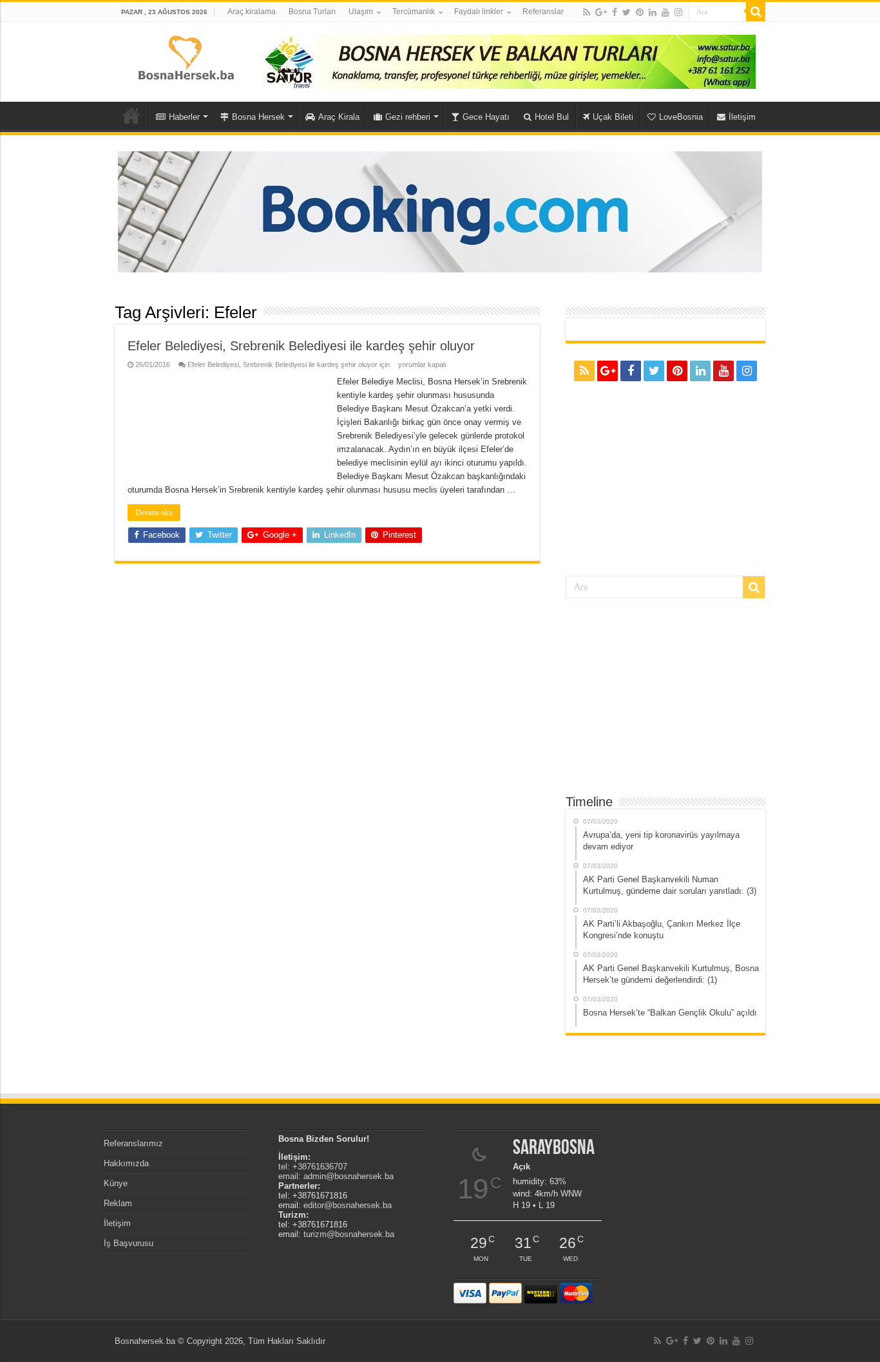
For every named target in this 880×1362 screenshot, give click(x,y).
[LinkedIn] (652, 12)
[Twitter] (626, 12)
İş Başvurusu (128, 1243)
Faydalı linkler (478, 11)
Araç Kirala (338, 117)
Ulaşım (361, 11)
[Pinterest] (640, 12)
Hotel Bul (552, 117)
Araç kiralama (251, 11)
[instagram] (678, 12)
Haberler (184, 117)
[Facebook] (614, 12)
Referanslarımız (133, 1143)
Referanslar (543, 11)
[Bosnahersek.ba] (185, 57)
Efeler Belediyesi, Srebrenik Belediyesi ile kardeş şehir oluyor (301, 346)
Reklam (118, 1203)
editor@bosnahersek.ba (347, 1205)
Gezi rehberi (407, 117)
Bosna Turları (312, 11)
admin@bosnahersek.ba (348, 1176)
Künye (116, 1183)
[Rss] (586, 12)
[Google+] (601, 12)
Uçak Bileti (613, 117)
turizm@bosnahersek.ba (348, 1234)
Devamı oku (154, 512)
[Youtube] (665, 12)
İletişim (742, 117)
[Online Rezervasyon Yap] (440, 211)
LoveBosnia (681, 117)
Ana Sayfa (131, 115)
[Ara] (755, 11)
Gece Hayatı (486, 117)
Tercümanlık (413, 11)
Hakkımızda (126, 1163)
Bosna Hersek (258, 117)
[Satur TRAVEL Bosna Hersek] (507, 61)
